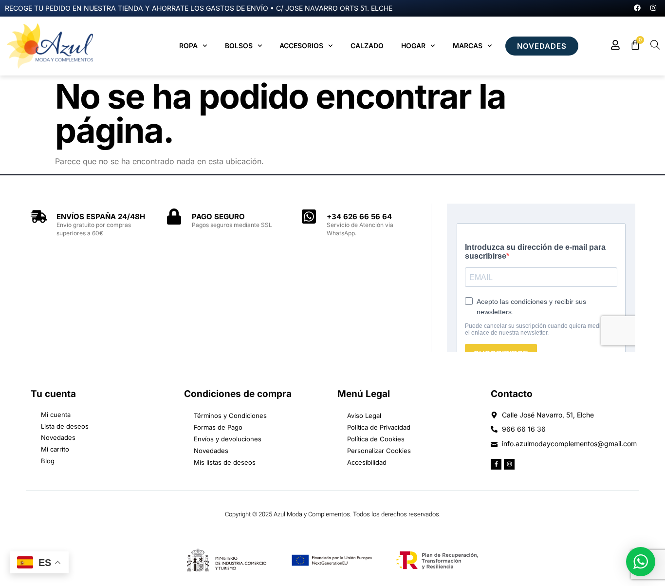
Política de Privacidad (378, 427)
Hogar (413, 45)
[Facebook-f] (496, 464)
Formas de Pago (218, 427)
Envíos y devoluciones (227, 439)
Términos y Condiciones (230, 415)
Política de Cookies (376, 439)
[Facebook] (637, 8)
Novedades (211, 450)
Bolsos (239, 45)
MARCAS (467, 45)
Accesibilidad (367, 462)
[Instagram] (653, 8)
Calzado (367, 45)
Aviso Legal (364, 415)
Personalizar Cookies (379, 450)
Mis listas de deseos (225, 462)
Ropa (188, 45)
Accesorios (301, 45)
